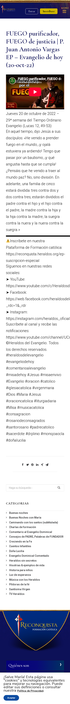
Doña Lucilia (16, 551)
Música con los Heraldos (24, 579)
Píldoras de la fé (19, 584)
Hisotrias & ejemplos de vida (26, 565)
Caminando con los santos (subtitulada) (33, 522)
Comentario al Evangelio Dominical (30, 531)
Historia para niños (21, 570)
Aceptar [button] (11, 697)
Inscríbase (49, 11)
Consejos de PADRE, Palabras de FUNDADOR (36, 536)
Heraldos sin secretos (23, 560)
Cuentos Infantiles (20, 546)
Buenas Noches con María (25, 517)
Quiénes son (18, 665)
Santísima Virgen (19, 589)
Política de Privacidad (30, 691)
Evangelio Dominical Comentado (29, 555)
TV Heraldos (16, 593)
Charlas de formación (22, 527)
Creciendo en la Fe (20, 541)
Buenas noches (18, 512)
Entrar (31, 11)
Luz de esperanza (20, 574)
